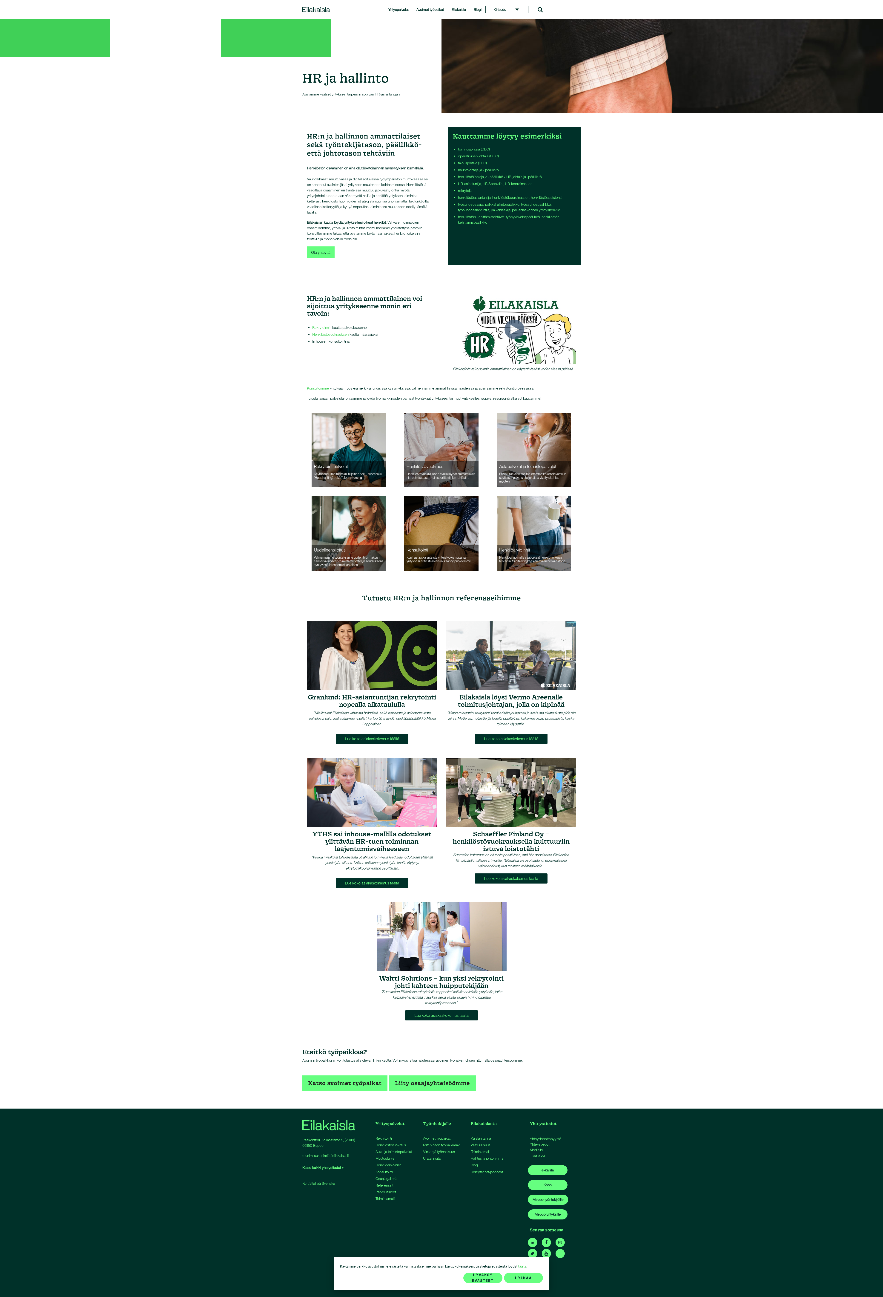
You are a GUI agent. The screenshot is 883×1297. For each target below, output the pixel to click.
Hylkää (523, 1278)
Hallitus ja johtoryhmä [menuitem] (487, 1158)
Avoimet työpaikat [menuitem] (430, 9)
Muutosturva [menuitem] (385, 1158)
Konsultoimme (318, 388)
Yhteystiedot (539, 1144)
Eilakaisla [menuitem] (459, 9)
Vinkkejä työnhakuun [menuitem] (439, 1152)
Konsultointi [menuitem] (384, 1172)
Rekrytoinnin (321, 327)
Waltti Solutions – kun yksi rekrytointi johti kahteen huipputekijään (441, 981)
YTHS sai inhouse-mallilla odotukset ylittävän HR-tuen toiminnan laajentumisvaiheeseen (371, 841)
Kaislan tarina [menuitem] (481, 1138)
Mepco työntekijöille (548, 1199)
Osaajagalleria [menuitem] (386, 1178)
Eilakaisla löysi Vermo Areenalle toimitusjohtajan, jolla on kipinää (511, 700)
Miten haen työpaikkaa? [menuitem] (441, 1145)
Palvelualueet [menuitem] (386, 1192)
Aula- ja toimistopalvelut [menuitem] (394, 1152)
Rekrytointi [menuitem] (384, 1138)
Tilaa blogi (537, 1155)
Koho (548, 1185)
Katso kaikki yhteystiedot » (323, 1167)
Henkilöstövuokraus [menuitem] (391, 1145)
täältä (522, 1266)
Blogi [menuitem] (478, 9)
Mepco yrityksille (548, 1214)
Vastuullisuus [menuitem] (480, 1145)
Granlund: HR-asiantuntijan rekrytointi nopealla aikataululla (372, 700)
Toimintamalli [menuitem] (385, 1198)
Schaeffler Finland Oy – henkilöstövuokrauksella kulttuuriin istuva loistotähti (511, 841)
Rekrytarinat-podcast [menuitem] (487, 1172)
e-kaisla (548, 1170)
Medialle (536, 1150)
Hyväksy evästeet (482, 1278)
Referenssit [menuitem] (384, 1185)
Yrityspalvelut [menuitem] (398, 9)
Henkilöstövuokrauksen (330, 334)
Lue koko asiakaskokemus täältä (372, 738)
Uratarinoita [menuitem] (432, 1158)
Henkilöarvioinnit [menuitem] (388, 1165)
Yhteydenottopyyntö (545, 1139)
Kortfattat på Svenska (318, 1183)
